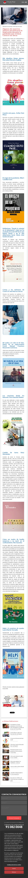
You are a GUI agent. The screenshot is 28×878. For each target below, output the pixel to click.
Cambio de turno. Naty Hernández (13, 453)
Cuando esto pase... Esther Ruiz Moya (13, 114)
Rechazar (14, 872)
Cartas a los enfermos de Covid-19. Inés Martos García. (13, 290)
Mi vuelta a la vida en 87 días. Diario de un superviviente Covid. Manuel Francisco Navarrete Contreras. (13, 345)
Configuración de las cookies (14, 864)
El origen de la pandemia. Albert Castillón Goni (13, 178)
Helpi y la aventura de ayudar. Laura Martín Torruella (13, 629)
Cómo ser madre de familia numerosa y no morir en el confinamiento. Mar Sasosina (13, 540)
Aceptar (14, 868)
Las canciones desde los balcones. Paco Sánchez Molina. (13, 396)
